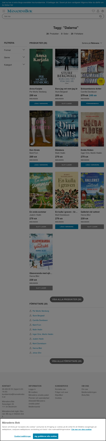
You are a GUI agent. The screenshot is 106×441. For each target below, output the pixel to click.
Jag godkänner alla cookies (45, 436)
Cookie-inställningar (22, 436)
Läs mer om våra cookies (81, 429)
